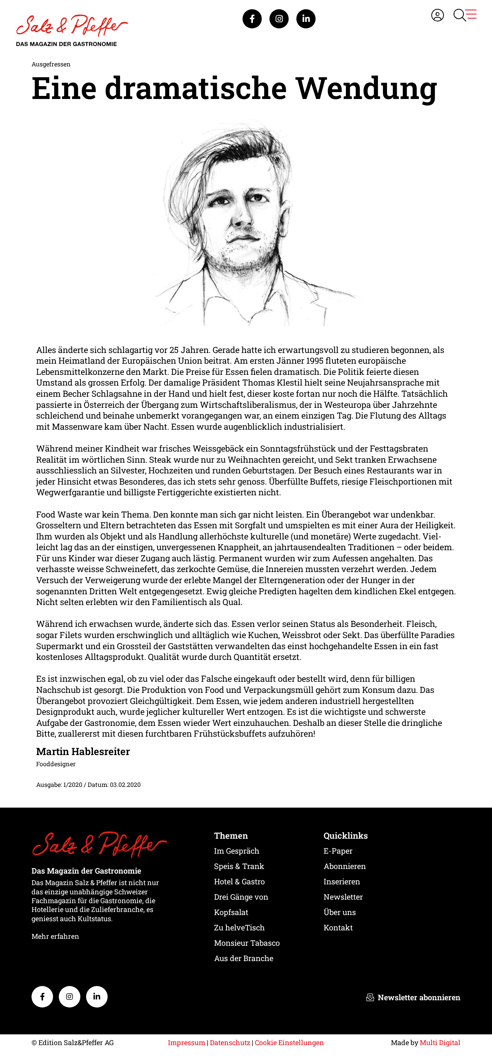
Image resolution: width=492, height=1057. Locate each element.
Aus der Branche (243, 958)
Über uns (340, 912)
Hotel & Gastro (239, 881)
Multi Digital (440, 1042)
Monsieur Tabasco (247, 943)
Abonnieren (345, 866)
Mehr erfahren (55, 936)
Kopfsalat (231, 912)
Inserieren (342, 881)
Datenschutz (230, 1042)
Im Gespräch (236, 851)
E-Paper (338, 851)
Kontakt (338, 927)
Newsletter (343, 897)
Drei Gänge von (241, 897)
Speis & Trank (239, 866)
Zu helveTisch (239, 927)
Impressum (186, 1042)
